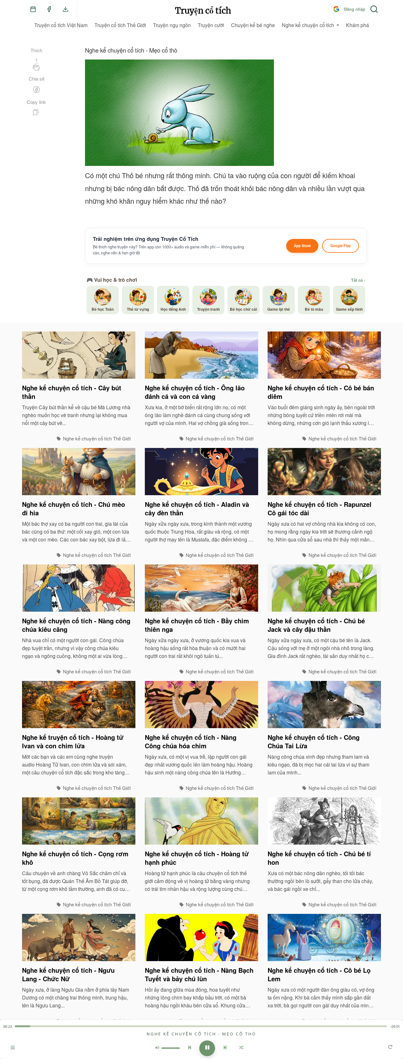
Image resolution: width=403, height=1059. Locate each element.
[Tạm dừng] (207, 1048)
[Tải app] (65, 9)
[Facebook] (49, 9)
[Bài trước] (189, 1048)
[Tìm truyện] (374, 9)
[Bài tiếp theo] (225, 1048)
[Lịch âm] (33, 9)
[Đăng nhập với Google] (336, 9)
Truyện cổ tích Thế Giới (120, 25)
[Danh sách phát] (12, 1048)
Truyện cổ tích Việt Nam (61, 25)
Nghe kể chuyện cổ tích (308, 25)
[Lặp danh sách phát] (390, 1047)
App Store (302, 245)
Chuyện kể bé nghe (253, 25)
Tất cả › (358, 280)
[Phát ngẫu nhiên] (241, 1048)
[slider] (201, 1026)
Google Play (340, 245)
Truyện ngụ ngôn (172, 25)
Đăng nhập (354, 9)
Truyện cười (211, 25)
